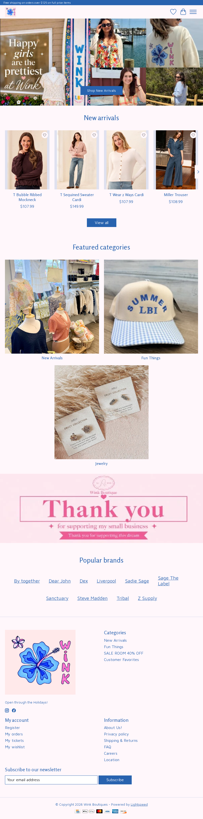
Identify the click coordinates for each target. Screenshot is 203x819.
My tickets (14, 740)
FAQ (107, 747)
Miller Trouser (176, 194)
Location (111, 759)
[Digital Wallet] (88, 811)
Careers (110, 753)
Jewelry (101, 463)
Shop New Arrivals (101, 90)
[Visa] (107, 811)
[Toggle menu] (193, 12)
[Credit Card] (78, 811)
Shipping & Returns (121, 740)
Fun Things (150, 357)
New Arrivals (52, 357)
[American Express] (115, 811)
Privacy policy (116, 734)
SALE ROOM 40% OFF (123, 653)
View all (101, 222)
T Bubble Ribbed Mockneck (27, 197)
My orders (14, 734)
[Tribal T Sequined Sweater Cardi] (76, 159)
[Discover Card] (123, 811)
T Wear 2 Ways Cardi (126, 194)
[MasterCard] (99, 811)
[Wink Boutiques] (10, 12)
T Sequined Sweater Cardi (77, 197)
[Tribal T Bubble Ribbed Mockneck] (27, 159)
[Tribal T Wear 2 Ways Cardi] (126, 159)
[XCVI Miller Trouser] (175, 159)
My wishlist (15, 747)
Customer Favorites (121, 659)
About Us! (113, 727)
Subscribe (115, 779)
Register (12, 727)
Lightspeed (139, 804)
